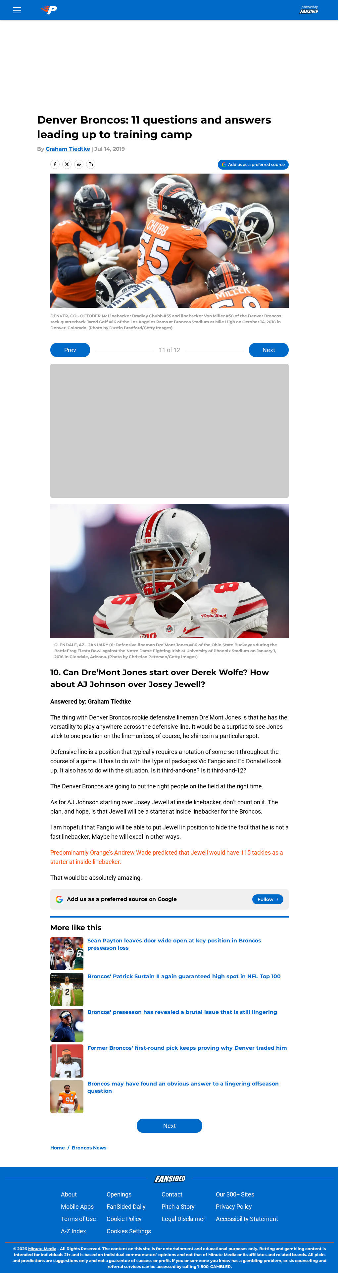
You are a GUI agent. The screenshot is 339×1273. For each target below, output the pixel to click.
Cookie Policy (124, 1218)
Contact (172, 1194)
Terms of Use (78, 1218)
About (69, 1194)
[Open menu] (17, 10)
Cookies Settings (129, 1231)
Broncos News (89, 1148)
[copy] (90, 164)
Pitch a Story (178, 1206)
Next (269, 349)
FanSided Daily (126, 1206)
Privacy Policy (234, 1206)
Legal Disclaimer (183, 1218)
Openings (119, 1194)
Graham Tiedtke (68, 149)
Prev (70, 349)
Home (57, 1148)
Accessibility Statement (247, 1218)
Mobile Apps (77, 1206)
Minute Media (42, 1248)
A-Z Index (73, 1231)
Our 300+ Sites (235, 1194)
